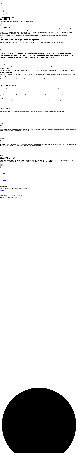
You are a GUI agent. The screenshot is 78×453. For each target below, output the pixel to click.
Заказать (1, 23)
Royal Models (2, 3)
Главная (4, 4)
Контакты (4, 6)
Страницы (4, 174)
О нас (4, 11)
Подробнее (2, 37)
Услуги (4, 7)
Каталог (4, 5)
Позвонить (4, 8)
